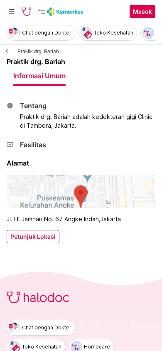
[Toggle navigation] (12, 11)
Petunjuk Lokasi (33, 236)
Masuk (142, 11)
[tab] (39, 76)
